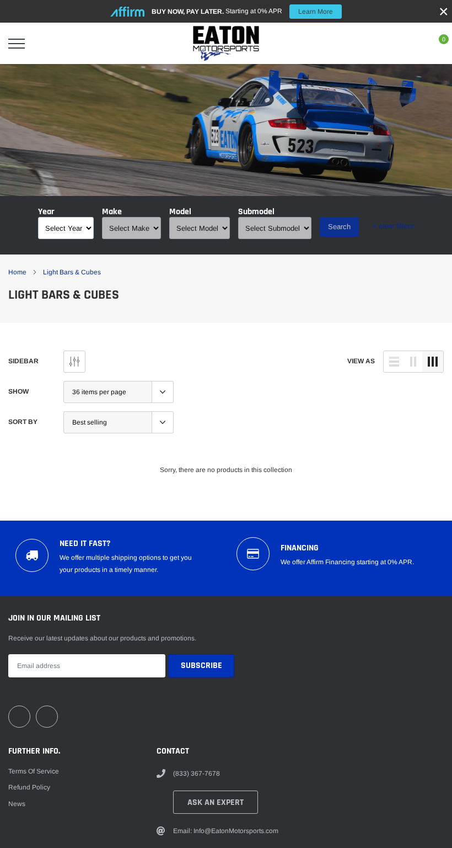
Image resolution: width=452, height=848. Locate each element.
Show (18, 391)
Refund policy (29, 787)
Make (112, 212)
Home (17, 272)
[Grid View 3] (432, 361)
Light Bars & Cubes (72, 272)
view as (361, 361)
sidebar (23, 361)
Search (339, 226)
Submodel (256, 212)
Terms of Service (33, 771)
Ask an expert (215, 802)
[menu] (16, 43)
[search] (44, 43)
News (16, 804)
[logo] (226, 43)
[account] (411, 43)
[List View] (394, 361)
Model (180, 212)
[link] (19, 717)
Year (46, 212)
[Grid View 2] (413, 361)
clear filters (393, 226)
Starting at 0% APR (242, 11)
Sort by (22, 422)
